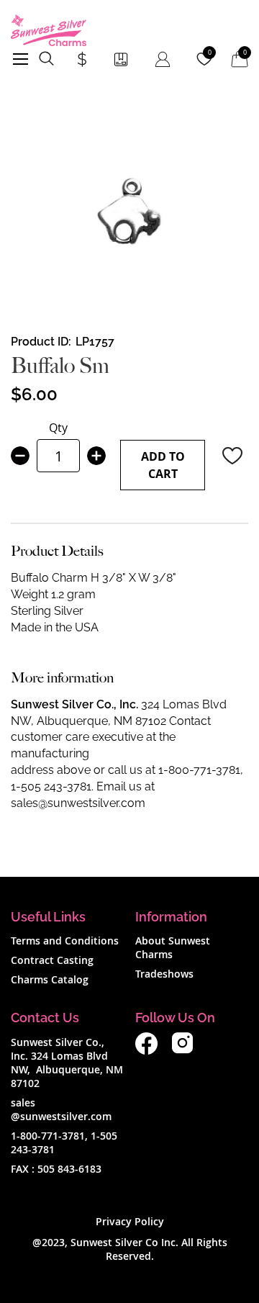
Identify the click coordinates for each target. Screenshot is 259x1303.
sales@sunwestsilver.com (78, 803)
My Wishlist (210, 52)
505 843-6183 (69, 1169)
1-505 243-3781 (51, 786)
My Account (162, 59)
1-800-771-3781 (199, 770)
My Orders (121, 59)
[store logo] (48, 30)
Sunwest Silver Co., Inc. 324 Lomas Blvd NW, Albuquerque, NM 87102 (67, 1062)
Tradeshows (164, 973)
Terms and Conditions (65, 940)
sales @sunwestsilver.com (61, 1109)
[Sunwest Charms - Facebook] (146, 1051)
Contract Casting (52, 960)
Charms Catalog (49, 979)
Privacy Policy (130, 1221)
